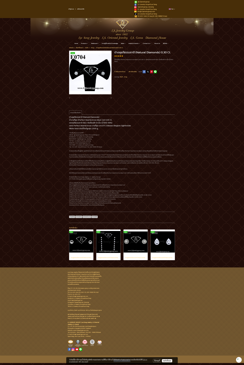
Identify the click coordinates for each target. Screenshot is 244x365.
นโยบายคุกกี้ (84, 362)
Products (84, 43)
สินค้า (121, 77)
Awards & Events (133, 43)
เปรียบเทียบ (133, 72)
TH (172, 9)
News (122, 43)
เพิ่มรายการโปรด (120, 72)
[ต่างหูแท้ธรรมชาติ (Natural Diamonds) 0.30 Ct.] (90, 72)
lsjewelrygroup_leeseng (146, 7)
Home (76, 43)
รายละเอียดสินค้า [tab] (75, 112)
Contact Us (146, 43)
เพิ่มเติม (165, 43)
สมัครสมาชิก (80, 9)
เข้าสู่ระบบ (71, 9)
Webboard (94, 43)
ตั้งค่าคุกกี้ (157, 361)
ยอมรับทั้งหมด (167, 361)
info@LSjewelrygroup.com (146, 11)
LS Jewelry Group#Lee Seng (147, 4)
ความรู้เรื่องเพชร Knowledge (110, 43)
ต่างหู (125, 77)
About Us (157, 43)
